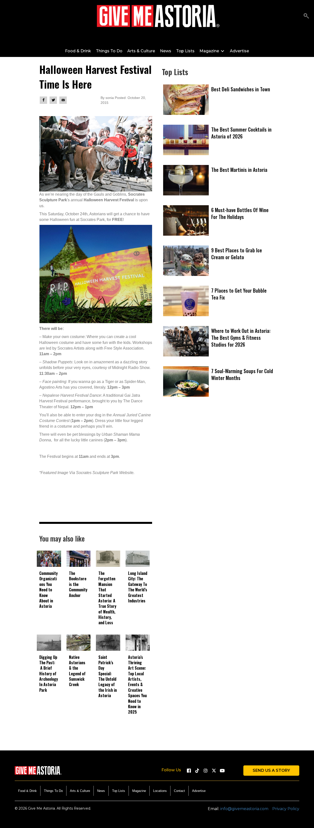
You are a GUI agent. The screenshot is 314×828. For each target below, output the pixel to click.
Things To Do (53, 791)
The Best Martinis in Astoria (239, 169)
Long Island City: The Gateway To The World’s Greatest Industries (137, 587)
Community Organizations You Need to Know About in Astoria (48, 589)
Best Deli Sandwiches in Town (240, 89)
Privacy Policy (285, 808)
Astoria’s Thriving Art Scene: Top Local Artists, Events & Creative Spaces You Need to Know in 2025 (137, 684)
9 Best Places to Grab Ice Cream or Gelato (236, 253)
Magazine (139, 791)
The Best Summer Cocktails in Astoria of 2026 (241, 133)
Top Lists (118, 791)
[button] (189, 771)
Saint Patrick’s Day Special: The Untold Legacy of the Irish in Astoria (107, 676)
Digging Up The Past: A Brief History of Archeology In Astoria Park (48, 673)
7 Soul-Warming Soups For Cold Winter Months (242, 374)
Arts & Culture (80, 791)
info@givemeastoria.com (244, 808)
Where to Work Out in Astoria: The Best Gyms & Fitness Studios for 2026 (241, 337)
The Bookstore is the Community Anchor (78, 584)
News (101, 791)
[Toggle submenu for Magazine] (222, 51)
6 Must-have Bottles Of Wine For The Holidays (240, 213)
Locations (160, 791)
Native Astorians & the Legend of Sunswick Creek (77, 671)
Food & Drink (27, 791)
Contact (179, 791)
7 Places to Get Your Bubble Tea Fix (239, 294)
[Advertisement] (218, 468)
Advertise (199, 791)
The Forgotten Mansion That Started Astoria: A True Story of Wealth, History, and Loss (107, 598)
